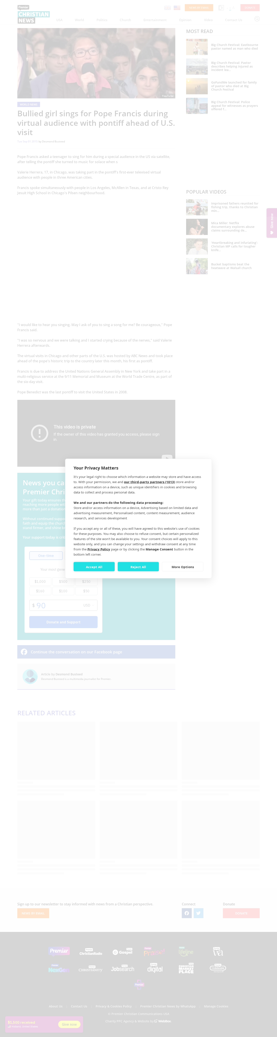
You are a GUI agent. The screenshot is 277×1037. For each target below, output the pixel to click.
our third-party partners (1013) (149, 482)
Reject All (138, 566)
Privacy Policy (98, 549)
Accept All (94, 566)
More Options (183, 566)
